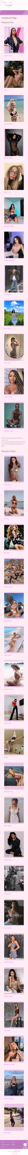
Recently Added (5, 1144)
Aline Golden (8, 124)
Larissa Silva (8, 397)
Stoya (6, 757)
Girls (13, 1142)
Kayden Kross (8, 689)
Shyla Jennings (9, 1098)
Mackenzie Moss (9, 1064)
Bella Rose (7, 1133)
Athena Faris (8, 56)
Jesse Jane (7, 655)
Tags (3, 1147)
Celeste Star (7, 860)
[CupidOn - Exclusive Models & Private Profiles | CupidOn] (9, 5)
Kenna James (8, 587)
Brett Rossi (7, 826)
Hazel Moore (8, 621)
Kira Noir (7, 553)
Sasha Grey (7, 723)
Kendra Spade (8, 996)
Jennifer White (8, 962)
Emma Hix (7, 894)
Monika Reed (8, 158)
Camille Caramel (9, 260)
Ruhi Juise (7, 328)
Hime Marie (7, 928)
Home (3, 1142)
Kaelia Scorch (8, 431)
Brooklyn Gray (8, 791)
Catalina (6, 192)
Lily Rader (7, 1030)
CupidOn (18, 1151)
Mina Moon (7, 484)
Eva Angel (7, 294)
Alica (5, 90)
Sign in (25, 2)
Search (13, 1144)
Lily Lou (6, 518)
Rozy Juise (7, 363)
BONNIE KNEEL (9, 226)
